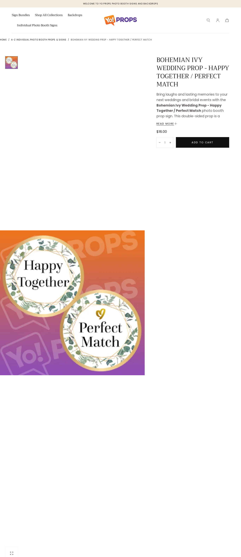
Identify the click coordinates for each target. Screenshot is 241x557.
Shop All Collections (49, 15)
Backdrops (75, 15)
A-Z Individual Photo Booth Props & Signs (38, 39)
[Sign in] (218, 20)
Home (3, 39)
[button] (208, 20)
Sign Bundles (21, 15)
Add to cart (202, 142)
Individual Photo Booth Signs (37, 26)
